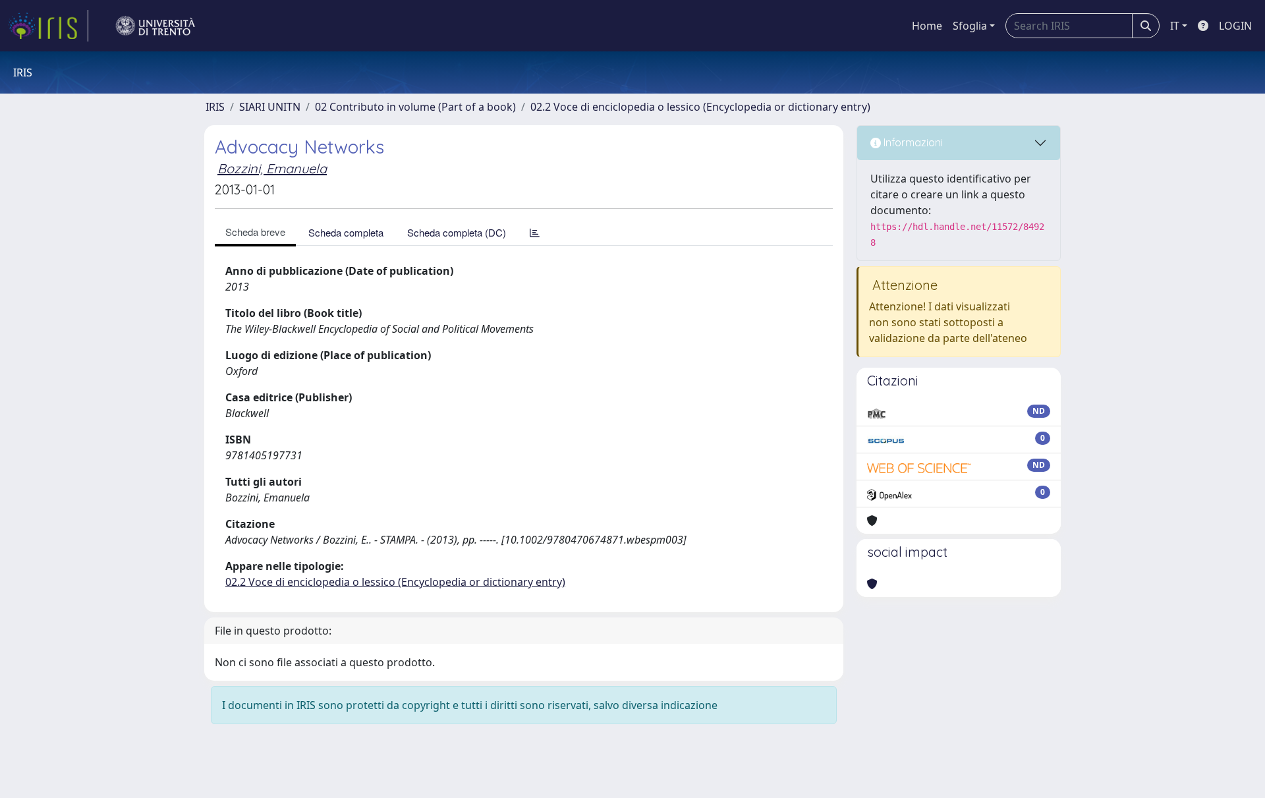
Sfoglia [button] (970, 25)
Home (927, 25)
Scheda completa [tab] (345, 232)
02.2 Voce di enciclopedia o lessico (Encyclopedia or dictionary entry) (700, 107)
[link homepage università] (155, 26)
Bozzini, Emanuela (272, 168)
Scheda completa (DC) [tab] (456, 232)
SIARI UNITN (269, 107)
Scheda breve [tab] (255, 232)
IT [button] (1174, 25)
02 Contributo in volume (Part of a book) (415, 107)
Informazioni (912, 142)
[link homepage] (48, 26)
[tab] (535, 232)
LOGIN (1235, 25)
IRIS (215, 107)
